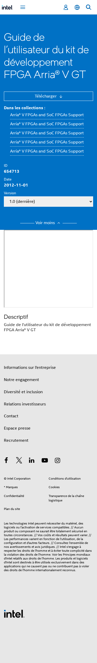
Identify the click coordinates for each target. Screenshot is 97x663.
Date (8, 179)
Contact (11, 416)
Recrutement (16, 440)
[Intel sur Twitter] (19, 461)
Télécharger (46, 96)
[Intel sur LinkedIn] (31, 461)
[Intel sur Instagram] (57, 461)
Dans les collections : (24, 108)
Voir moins (45, 222)
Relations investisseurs (25, 404)
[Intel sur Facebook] (6, 461)
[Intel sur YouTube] (44, 461)
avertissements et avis (25, 547)
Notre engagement (21, 379)
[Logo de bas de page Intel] (14, 613)
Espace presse (17, 428)
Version (10, 193)
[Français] (77, 7)
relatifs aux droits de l (27, 558)
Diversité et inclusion (23, 392)
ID (6, 165)
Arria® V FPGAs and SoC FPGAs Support (47, 115)
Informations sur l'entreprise (30, 367)
